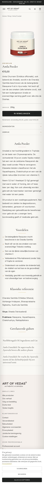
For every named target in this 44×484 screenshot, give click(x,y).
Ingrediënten (8, 126)
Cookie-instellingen (9, 436)
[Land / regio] (34, 9)
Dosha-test (6, 405)
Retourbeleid (7, 424)
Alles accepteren (22, 480)
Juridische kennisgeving (11, 433)
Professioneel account (11, 446)
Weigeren (22, 474)
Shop (9, 16)
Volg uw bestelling (9, 402)
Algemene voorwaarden (11, 427)
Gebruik (5, 132)
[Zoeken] (29, 9)
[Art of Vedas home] (17, 9)
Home (4, 16)
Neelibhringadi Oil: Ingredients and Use (20, 340)
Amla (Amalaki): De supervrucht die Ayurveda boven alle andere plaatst (18, 348)
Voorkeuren (22, 468)
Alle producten (8, 395)
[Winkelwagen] (40, 9)
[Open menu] (4, 9)
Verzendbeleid (8, 421)
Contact (5, 418)
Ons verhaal (7, 399)
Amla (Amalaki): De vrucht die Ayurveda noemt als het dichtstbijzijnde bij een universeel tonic (20, 359)
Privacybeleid (7, 430)
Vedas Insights (7, 408)
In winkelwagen (22, 114)
